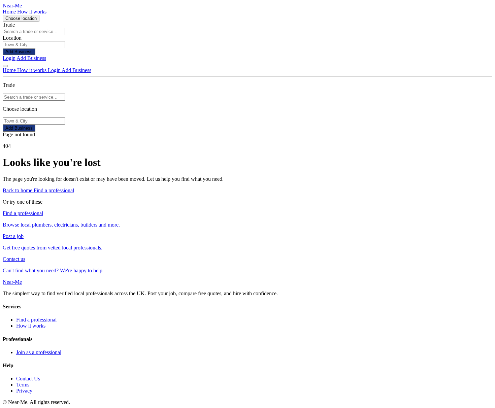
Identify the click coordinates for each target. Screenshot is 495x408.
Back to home (18, 190)
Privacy (24, 391)
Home (9, 11)
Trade (9, 25)
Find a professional (54, 190)
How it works (31, 11)
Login (9, 58)
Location (12, 38)
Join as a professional (38, 352)
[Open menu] (5, 66)
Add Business (19, 51)
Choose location (21, 18)
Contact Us (28, 378)
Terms (22, 384)
